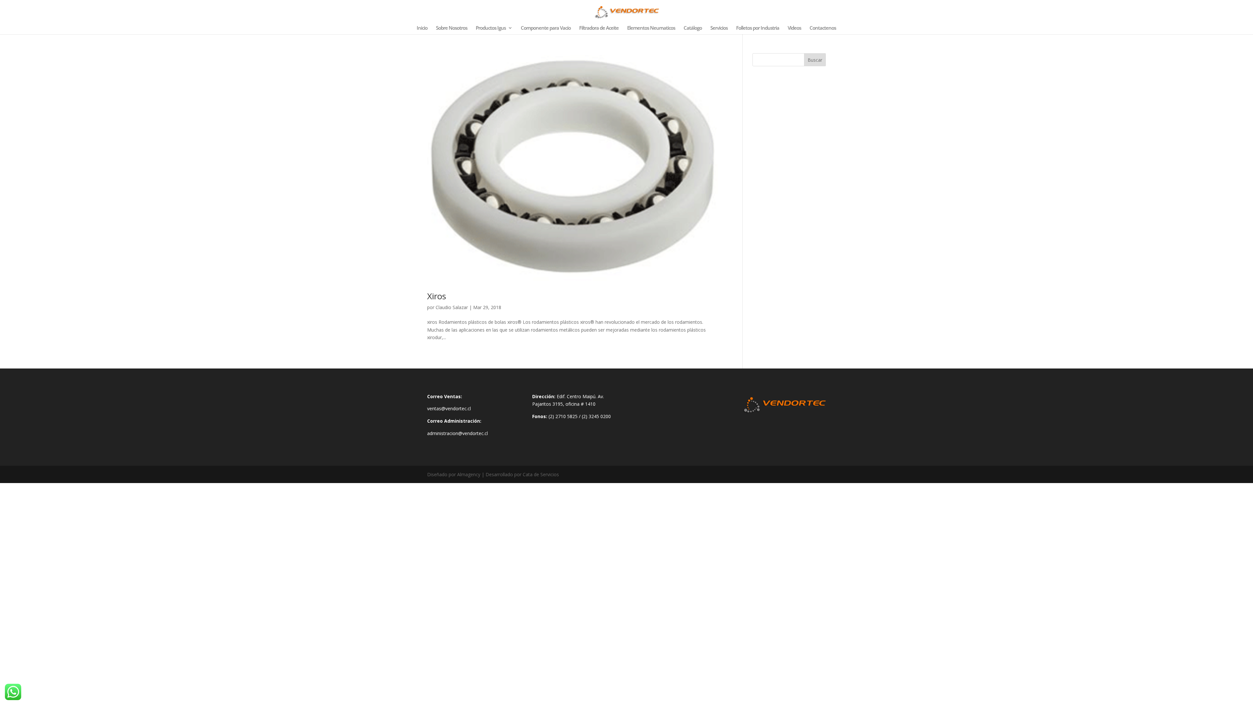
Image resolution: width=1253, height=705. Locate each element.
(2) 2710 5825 (563, 416)
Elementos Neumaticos (651, 28)
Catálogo (693, 28)
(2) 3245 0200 (596, 416)
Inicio (422, 28)
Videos (794, 28)
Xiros (436, 296)
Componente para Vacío (546, 28)
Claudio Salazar (452, 307)
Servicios (719, 28)
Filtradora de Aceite (599, 28)
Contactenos (823, 28)
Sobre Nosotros (451, 28)
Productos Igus (491, 28)
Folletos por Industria (757, 28)
